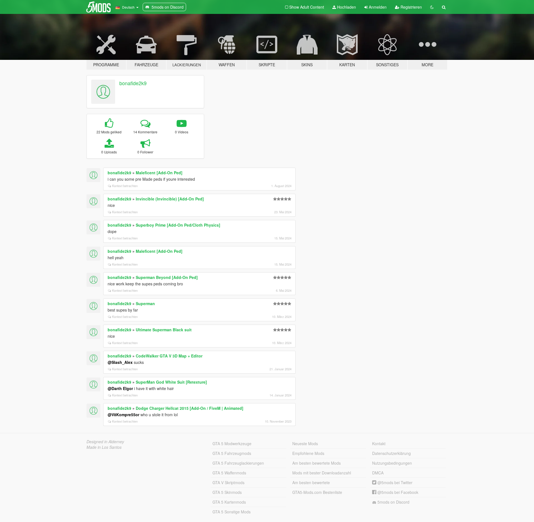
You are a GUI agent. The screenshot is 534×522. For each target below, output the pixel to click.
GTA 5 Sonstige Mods (231, 511)
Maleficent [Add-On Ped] (159, 172)
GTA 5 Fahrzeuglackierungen (238, 463)
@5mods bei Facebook (397, 492)
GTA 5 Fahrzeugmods (231, 453)
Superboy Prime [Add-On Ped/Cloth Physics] (178, 225)
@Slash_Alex (120, 362)
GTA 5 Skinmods (227, 492)
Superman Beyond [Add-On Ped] (167, 277)
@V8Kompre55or (123, 414)
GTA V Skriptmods (228, 482)
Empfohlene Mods (308, 453)
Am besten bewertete (311, 482)
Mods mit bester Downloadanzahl (321, 473)
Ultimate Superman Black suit (164, 329)
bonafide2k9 (133, 83)
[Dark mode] (432, 7)
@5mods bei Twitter (394, 482)
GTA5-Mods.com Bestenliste (317, 492)
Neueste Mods (305, 443)
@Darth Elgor (120, 388)
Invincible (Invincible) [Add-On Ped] (170, 199)
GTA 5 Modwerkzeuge (231, 443)
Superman (145, 303)
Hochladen (346, 7)
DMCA (378, 473)
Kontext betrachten (125, 185)
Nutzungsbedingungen (392, 463)
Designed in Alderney (105, 441)
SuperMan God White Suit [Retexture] (171, 382)
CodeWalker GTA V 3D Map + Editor (169, 356)
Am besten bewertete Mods (316, 463)
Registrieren (410, 7)
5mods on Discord (392, 502)
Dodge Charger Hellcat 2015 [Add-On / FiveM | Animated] (189, 408)
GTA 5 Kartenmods (229, 502)
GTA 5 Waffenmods (229, 473)
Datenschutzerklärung (391, 453)
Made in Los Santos (104, 447)
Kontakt (378, 443)
